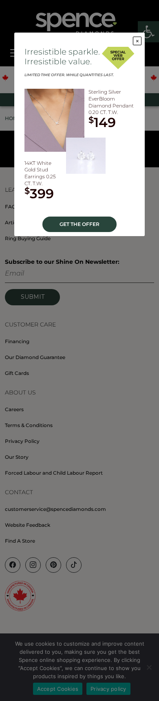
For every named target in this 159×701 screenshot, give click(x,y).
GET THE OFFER (79, 224)
